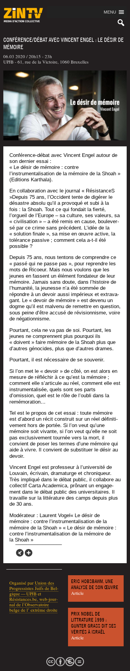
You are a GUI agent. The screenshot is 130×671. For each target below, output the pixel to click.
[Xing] (20, 553)
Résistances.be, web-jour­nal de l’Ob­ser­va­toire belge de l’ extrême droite (33, 604)
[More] (28, 553)
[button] (110, 12)
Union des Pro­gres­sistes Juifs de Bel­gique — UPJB (33, 588)
